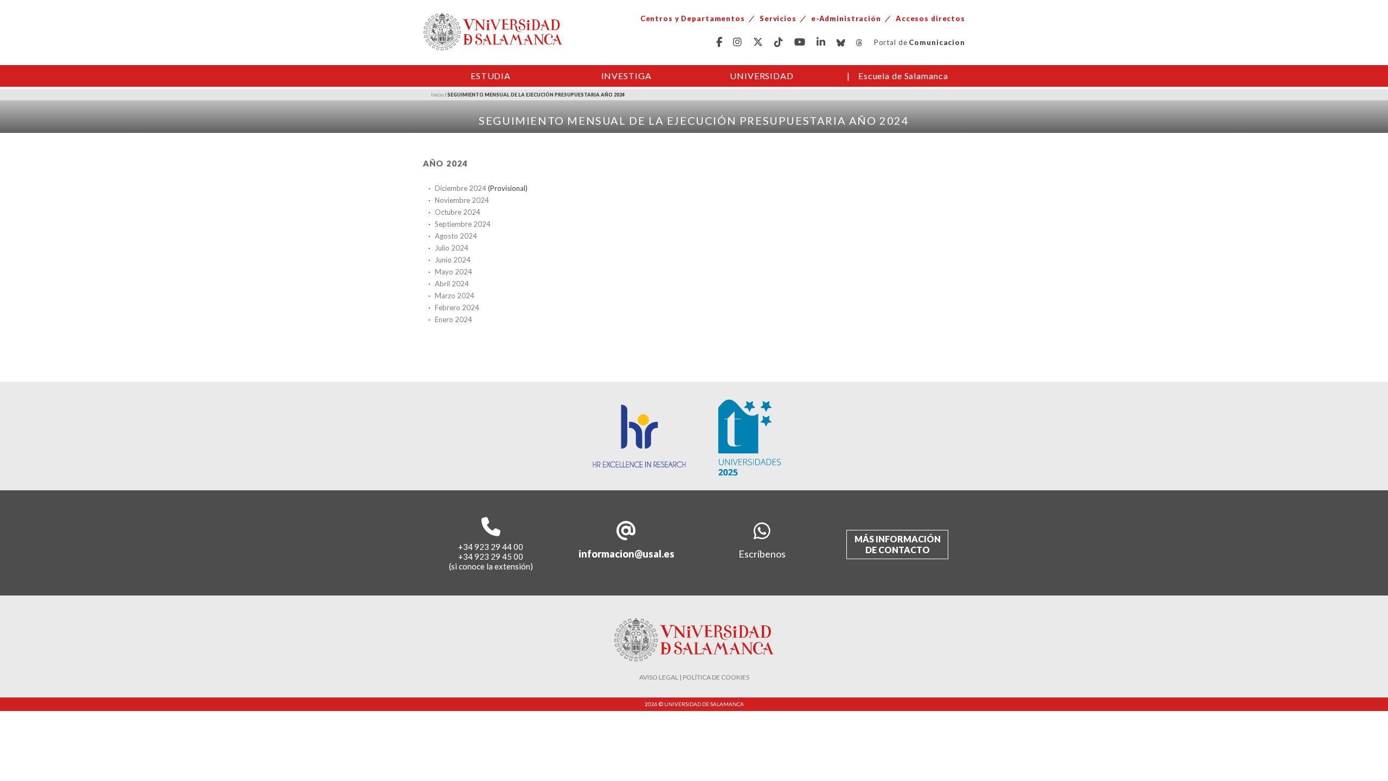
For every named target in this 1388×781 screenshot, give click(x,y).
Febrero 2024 (457, 307)
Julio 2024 (451, 248)
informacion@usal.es (626, 554)
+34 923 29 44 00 (490, 547)
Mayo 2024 (453, 271)
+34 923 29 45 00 (490, 556)
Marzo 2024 (454, 295)
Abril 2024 (452, 283)
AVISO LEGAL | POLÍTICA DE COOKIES (694, 677)
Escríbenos (762, 554)
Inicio (437, 95)
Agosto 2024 (456, 236)
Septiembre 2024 (463, 224)
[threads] (859, 42)
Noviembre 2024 (462, 200)
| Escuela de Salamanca (897, 76)
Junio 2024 (453, 259)
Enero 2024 (453, 319)
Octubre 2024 (457, 212)
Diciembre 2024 (460, 188)
